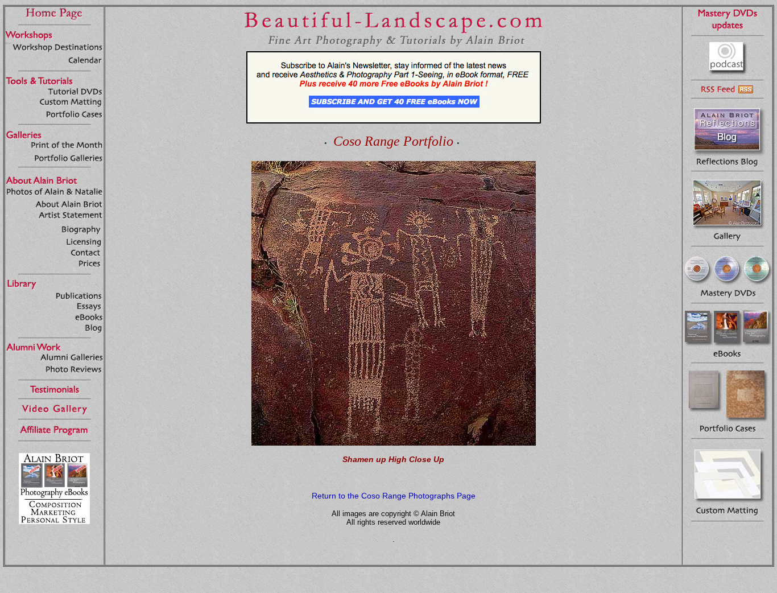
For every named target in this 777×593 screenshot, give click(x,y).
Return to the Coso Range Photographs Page (394, 495)
